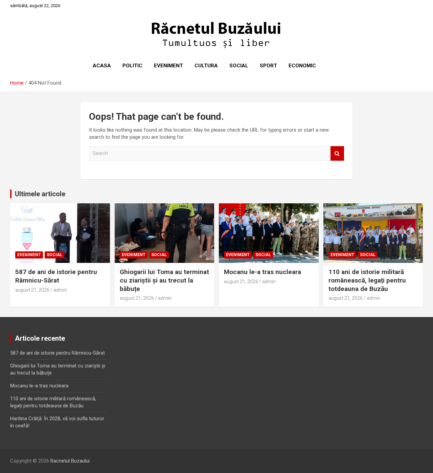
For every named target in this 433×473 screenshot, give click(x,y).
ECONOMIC (302, 66)
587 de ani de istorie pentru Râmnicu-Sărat (56, 276)
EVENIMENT (168, 66)
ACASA (102, 66)
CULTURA (206, 66)
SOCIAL (238, 66)
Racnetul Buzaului (70, 461)
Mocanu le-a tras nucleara (262, 272)
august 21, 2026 (32, 290)
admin (60, 290)
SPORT (268, 66)
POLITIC (132, 66)
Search (337, 153)
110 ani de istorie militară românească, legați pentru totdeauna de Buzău (367, 280)
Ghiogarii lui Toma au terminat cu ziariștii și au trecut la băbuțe (164, 280)
